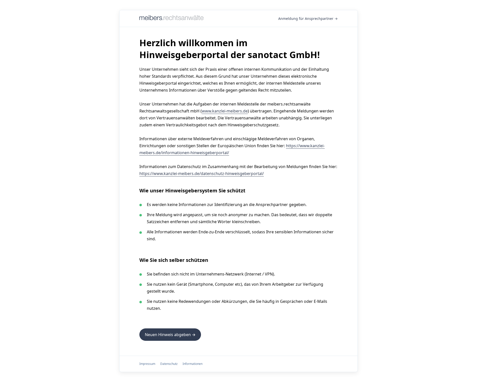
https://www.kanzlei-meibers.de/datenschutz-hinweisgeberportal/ (201, 173)
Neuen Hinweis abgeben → (170, 334)
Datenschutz (169, 364)
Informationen (192, 364)
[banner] (171, 18)
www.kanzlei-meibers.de (225, 111)
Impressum (147, 364)
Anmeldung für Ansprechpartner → (308, 18)
